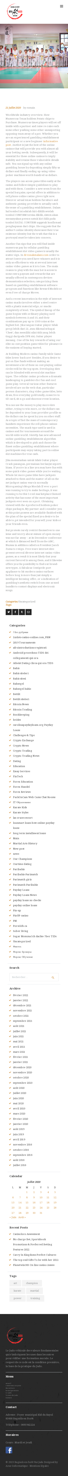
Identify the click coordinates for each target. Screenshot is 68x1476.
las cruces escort (22, 817)
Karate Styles (21, 812)
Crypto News (21, 745)
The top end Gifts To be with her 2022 (35, 1260)
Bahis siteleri (21, 673)
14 (20, 1202)
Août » (22, 1217)
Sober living (20, 931)
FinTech (18, 776)
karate (17, 1290)
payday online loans (25, 905)
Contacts (9, 1398)
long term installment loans (29, 833)
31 (41, 1212)
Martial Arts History (25, 843)
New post (18, 848)
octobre (21, 1015)
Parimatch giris (22, 879)
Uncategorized (26, 601)
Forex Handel (21, 786)
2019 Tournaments (24, 642)
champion (32, 1283)
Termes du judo (12, 1395)
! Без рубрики (20, 632)
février (20, 995)
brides (17, 719)
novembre (22, 1010)
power (18, 1298)
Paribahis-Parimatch (25, 874)
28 (20, 1212)
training (35, 1298)
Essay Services (21, 771)
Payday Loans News (25, 895)
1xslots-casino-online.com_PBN (32, 637)
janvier (20, 1000)
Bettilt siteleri (21, 699)
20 (13, 1207)
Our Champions (22, 859)
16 (34, 1202)
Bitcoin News (21, 704)
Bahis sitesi (19, 678)
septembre (22, 1020)
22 (27, 1207)
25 (48, 1207)
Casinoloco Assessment (26, 1234)
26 (55, 1207)
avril (19, 1046)
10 (41, 1197)
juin (18, 1036)
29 (27, 1212)
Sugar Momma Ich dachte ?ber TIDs (35, 936)
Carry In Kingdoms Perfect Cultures (34, 1254)
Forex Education (23, 781)
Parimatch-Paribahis (25, 884)
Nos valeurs (10, 1388)
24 (41, 1207)
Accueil (8, 1383)
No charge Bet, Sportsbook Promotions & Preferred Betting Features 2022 (32, 1244)
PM (15, 920)
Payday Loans (21, 889)
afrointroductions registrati (29, 647)
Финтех (17, 946)
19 (55, 1202)
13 (13, 1202)
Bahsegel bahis (22, 688)
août (19, 1026)
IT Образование (22, 802)
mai (18, 1041)
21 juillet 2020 (13, 107)
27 (13, 1212)
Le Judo (9, 1393)
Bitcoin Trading (22, 709)
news (16, 853)
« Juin (12, 1217)
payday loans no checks (27, 900)
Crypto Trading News (26, 755)
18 (48, 1202)
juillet (19, 1031)
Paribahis (19, 869)
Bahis (16, 668)
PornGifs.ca (20, 926)
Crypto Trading (22, 750)
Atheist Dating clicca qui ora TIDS (33, 663)
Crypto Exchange (23, 740)
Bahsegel (18, 683)
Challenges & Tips (24, 735)
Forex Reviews (22, 791)
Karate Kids (20, 807)
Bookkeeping (21, 714)
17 (41, 1202)
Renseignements (12, 1390)
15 (27, 1202)
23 (34, 1207)
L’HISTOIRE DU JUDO (13, 1386)
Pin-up (17, 910)
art (15, 1283)
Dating (17, 761)
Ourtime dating (22, 864)
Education (19, 766)
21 (20, 1207)
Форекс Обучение (23, 956)
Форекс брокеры (22, 951)
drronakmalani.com (36, 255)
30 (34, 1212)
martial (34, 1290)
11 (48, 1197)
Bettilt (16, 694)
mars (19, 1051)
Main (16, 838)
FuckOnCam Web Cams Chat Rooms (34, 797)
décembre (22, 1005)
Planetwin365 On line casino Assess (33, 1265)
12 (55, 1197)
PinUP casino (21, 915)
